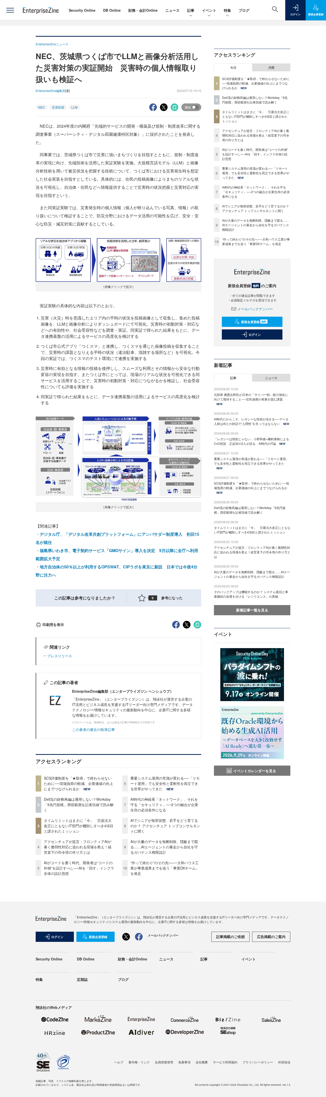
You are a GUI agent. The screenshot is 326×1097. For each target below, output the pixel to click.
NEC (41, 107)
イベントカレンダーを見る (254, 770)
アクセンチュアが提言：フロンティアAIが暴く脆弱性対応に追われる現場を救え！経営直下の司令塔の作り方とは (78, 847)
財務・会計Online (143, 10)
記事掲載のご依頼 (230, 936)
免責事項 (184, 1062)
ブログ (244, 10)
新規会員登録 (253, 321)
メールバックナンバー (255, 308)
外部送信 (284, 1062)
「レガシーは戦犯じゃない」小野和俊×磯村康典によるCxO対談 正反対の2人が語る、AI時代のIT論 (251, 441)
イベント (209, 10)
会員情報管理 (164, 1062)
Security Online (82, 10)
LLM (74, 107)
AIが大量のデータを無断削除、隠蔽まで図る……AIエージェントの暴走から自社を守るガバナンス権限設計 (164, 847)
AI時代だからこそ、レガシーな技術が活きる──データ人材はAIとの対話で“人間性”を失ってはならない (251, 421)
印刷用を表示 (53, 624)
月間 (271, 67)
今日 (233, 67)
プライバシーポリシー (257, 1062)
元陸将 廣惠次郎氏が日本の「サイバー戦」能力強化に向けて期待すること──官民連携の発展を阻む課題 (251, 396)
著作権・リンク (139, 1062)
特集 (227, 10)
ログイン (255, 334)
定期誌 (82, 979)
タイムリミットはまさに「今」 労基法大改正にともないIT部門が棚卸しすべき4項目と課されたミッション (78, 826)
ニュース (172, 10)
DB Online (112, 10)
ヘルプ (118, 1062)
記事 (190, 10)
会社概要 (202, 1062)
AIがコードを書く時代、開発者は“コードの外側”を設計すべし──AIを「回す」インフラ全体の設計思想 (79, 868)
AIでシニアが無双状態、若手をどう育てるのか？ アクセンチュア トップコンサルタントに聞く (165, 826)
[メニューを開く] (10, 10)
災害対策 (58, 107)
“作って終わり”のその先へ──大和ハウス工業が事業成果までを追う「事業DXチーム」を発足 (164, 868)
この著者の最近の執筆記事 (93, 729)
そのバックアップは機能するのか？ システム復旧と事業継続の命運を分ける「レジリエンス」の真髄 (251, 594)
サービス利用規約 (225, 1062)
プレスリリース (59, 655)
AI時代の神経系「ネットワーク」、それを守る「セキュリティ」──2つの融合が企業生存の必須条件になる (164, 804)
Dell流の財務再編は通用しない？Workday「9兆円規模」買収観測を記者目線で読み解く (79, 804)
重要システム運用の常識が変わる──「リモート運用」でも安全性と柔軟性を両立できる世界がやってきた (165, 783)
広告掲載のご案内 (271, 936)
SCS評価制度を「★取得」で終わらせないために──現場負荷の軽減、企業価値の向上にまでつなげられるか (78, 783)
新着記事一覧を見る (252, 609)
